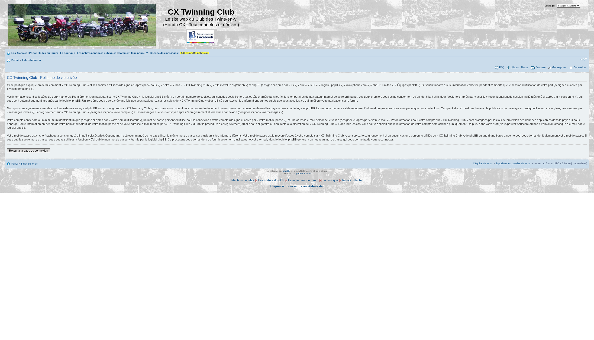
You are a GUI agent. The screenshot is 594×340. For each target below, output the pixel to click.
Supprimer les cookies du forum (513, 163)
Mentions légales (242, 180)
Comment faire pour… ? (133, 53)
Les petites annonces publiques (96, 53)
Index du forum (48, 53)
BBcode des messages (164, 53)
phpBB (287, 171)
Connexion (580, 67)
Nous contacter (352, 180)
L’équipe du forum (483, 163)
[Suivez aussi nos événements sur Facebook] (201, 36)
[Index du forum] (82, 25)
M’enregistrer (559, 67)
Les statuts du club (271, 180)
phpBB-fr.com (303, 173)
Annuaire (541, 67)
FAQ (501, 67)
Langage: (550, 5)
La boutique (67, 53)
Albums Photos (519, 67)
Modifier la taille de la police (583, 59)
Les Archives (19, 53)
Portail (33, 53)
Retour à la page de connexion (28, 150)
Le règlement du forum (303, 180)
